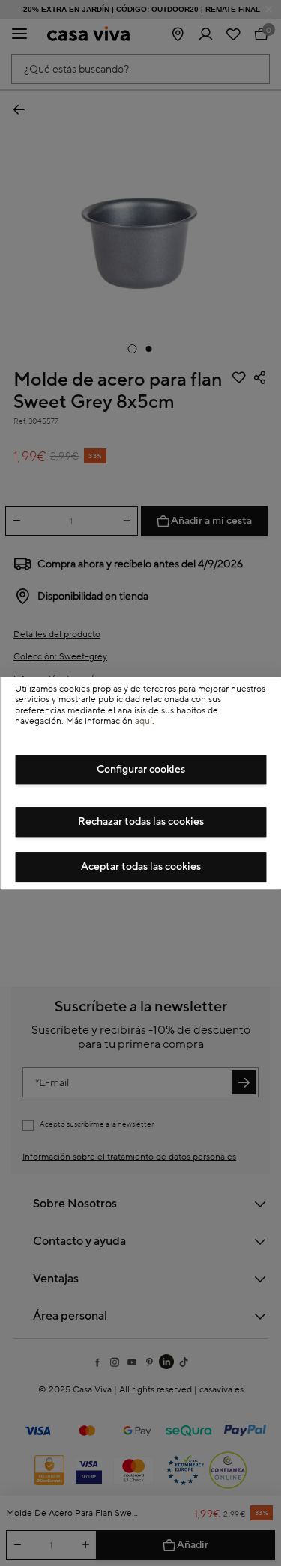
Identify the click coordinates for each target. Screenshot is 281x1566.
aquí (143, 721)
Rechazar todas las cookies (141, 822)
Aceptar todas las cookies (141, 867)
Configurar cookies (141, 769)
